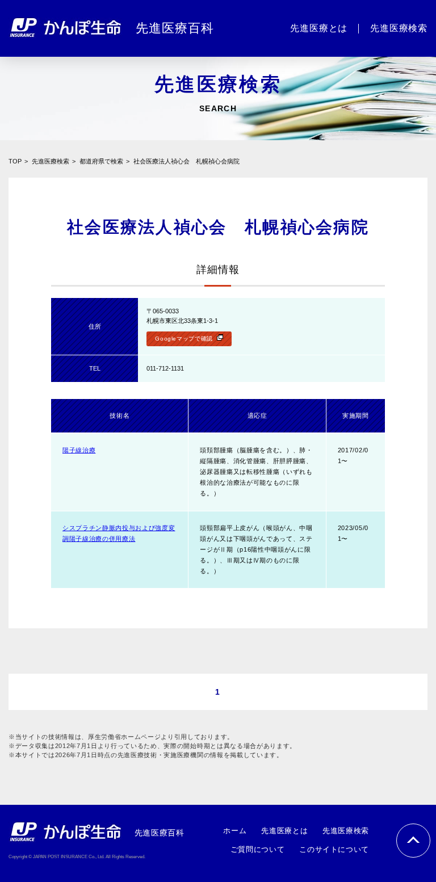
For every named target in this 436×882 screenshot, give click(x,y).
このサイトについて (334, 849)
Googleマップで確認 (184, 338)
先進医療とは (284, 830)
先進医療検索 (50, 161)
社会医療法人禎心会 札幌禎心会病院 (186, 161)
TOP (15, 161)
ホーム (234, 830)
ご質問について (257, 849)
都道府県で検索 (101, 161)
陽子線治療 (78, 450)
